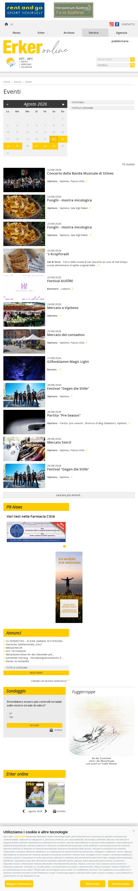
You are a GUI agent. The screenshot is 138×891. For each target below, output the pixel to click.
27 (36, 146)
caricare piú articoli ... (69, 495)
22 (53, 139)
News (17, 33)
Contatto (128, 24)
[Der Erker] (22, 47)
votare (34, 725)
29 (53, 146)
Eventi (28, 81)
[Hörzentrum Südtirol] (78, 10)
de (12, 24)
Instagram (111, 24)
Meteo (24, 62)
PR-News (14, 507)
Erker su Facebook (117, 24)
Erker (41, 33)
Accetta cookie (120, 883)
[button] (134, 831)
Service (94, 33)
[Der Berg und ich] (69, 622)
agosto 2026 (35, 811)
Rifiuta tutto (93, 883)
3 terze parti (19, 836)
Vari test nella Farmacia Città (31, 516)
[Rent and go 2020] (29, 10)
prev (24, 811)
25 (17, 146)
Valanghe (26, 67)
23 (62, 139)
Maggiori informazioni (18, 883)
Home (6, 24)
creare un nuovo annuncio (49, 680)
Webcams (26, 64)
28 (45, 146)
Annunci (13, 633)
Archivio (69, 33)
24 (7, 146)
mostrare (36, 672)
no (11, 717)
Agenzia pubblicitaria (120, 34)
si (11, 713)
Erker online (17, 774)
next (46, 811)
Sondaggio (16, 691)
